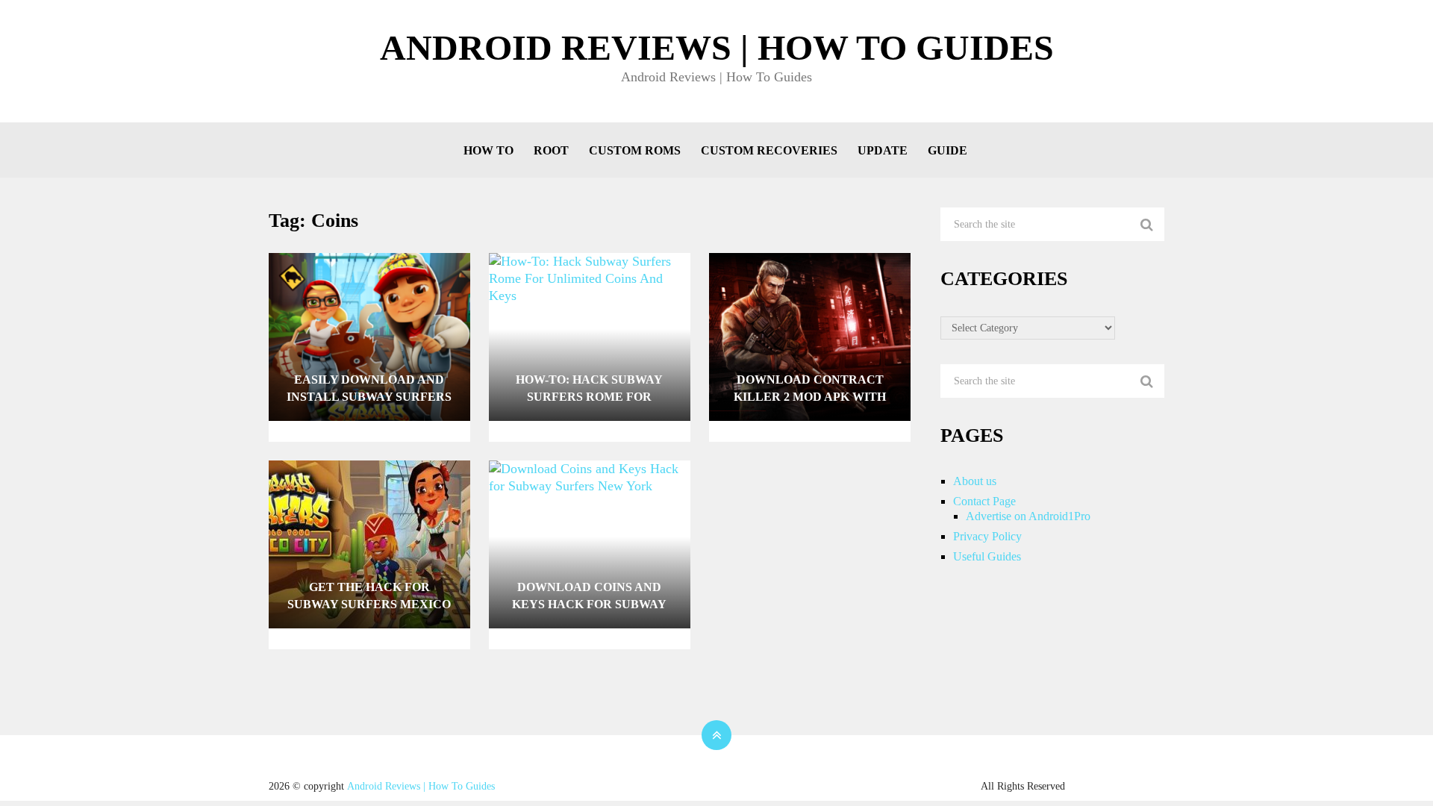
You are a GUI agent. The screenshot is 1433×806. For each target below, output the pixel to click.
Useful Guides (987, 556)
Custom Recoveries (769, 150)
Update (883, 150)
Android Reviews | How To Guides (717, 48)
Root (551, 150)
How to (488, 150)
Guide (947, 150)
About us (974, 481)
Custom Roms (635, 150)
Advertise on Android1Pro (1028, 516)
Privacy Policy (987, 536)
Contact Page (984, 501)
